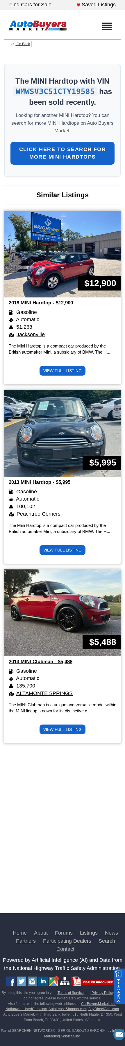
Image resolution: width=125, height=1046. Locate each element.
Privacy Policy (102, 993)
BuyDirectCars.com (103, 1009)
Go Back (23, 44)
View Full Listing (62, 370)
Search (107, 941)
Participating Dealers (67, 941)
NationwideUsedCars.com (26, 1009)
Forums (64, 933)
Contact (65, 949)
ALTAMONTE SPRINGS (44, 693)
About (41, 933)
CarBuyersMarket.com (98, 1004)
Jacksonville (31, 334)
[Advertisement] (62, 823)
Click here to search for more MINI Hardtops (62, 152)
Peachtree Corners (38, 514)
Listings (89, 933)
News (111, 933)
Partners (26, 941)
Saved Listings (99, 5)
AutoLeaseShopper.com (68, 1009)
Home (20, 933)
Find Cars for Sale (30, 5)
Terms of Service (71, 993)
